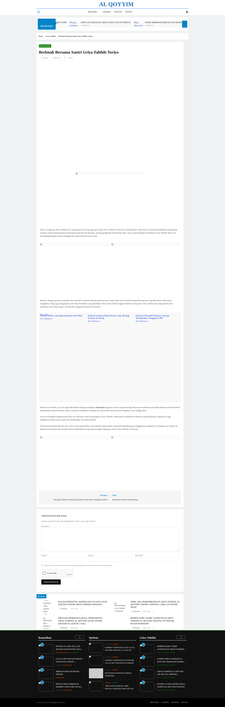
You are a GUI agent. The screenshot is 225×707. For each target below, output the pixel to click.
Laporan (59, 653)
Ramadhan (67, 653)
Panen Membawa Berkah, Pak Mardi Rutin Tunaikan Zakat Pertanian (160, 22)
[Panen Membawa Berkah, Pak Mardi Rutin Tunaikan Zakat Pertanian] (118, 25)
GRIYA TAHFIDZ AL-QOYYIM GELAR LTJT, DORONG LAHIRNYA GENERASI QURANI (171, 666)
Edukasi (108, 670)
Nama (44, 555)
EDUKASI (118, 12)
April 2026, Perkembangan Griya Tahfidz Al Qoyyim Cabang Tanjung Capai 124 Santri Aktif (155, 605)
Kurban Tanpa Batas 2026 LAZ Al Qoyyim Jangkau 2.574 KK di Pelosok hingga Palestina (120, 650)
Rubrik (114, 683)
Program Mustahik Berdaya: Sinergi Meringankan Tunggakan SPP (152, 316)
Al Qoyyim (45, 58)
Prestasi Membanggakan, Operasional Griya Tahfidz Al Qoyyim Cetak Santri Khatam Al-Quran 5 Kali (80, 621)
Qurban (116, 644)
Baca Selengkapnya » (46, 318)
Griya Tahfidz (45, 46)
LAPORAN (106, 12)
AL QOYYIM (116, 4)
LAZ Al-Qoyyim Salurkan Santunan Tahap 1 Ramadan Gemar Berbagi (69, 650)
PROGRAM (92, 12)
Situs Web (139, 555)
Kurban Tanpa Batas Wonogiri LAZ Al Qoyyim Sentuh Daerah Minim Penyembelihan (119, 663)
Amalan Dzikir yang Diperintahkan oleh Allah (61, 315)
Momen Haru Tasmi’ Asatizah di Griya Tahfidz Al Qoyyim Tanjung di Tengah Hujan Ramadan (152, 621)
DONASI (129, 12)
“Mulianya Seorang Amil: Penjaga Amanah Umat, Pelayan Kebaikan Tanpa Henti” (120, 688)
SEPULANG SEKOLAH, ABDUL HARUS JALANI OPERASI (85, 22)
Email (91, 555)
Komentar (45, 526)
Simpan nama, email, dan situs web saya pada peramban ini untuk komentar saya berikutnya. (78, 565)
